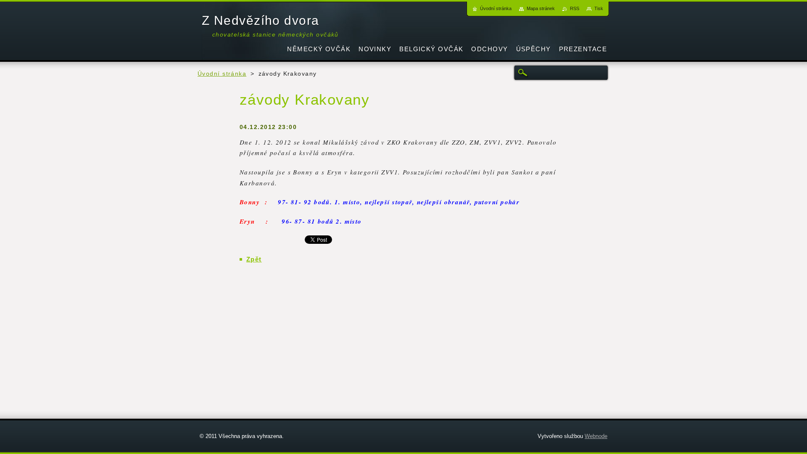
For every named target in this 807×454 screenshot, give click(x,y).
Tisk (598, 8)
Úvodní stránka (222, 74)
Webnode (596, 436)
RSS (574, 8)
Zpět (254, 259)
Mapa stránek (541, 8)
